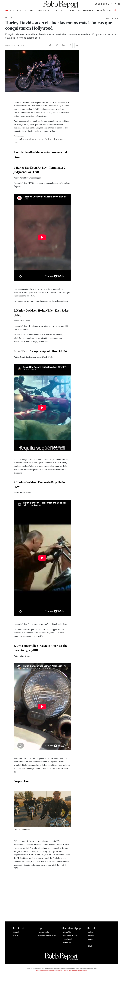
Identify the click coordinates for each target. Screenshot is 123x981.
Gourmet (43, 10)
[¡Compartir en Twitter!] (56, 45)
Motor (29, 10)
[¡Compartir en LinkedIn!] (63, 45)
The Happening (67, 942)
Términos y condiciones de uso (47, 935)
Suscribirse (102, 4)
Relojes (15, 10)
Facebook (90, 932)
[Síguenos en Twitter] (111, 4)
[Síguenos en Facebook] (115, 4)
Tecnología (85, 10)
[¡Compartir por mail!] (76, 45)
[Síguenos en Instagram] (119, 4)
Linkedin (90, 946)
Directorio (15, 935)
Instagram (91, 935)
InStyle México (67, 932)
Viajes (57, 10)
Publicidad (15, 932)
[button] (6, 10)
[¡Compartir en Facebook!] (50, 45)
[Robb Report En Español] (61, 4)
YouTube (90, 939)
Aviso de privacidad (43, 932)
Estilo (70, 10)
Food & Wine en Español (70, 935)
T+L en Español (67, 939)
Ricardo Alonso (17, 45)
